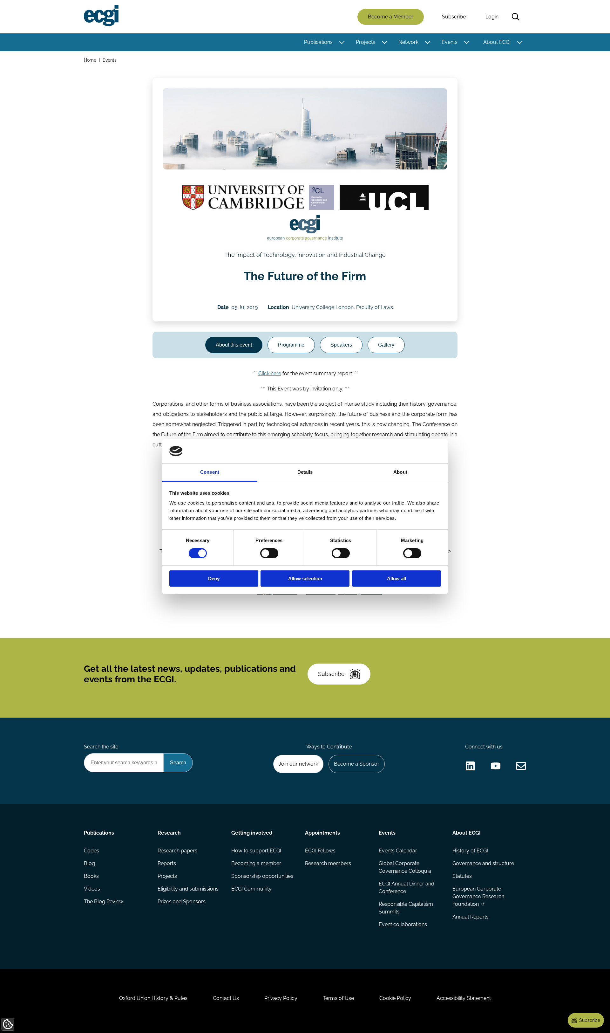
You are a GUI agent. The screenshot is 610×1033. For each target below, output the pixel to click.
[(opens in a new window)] (258, 197)
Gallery (386, 345)
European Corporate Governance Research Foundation (478, 896)
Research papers (177, 851)
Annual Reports (470, 917)
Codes (91, 851)
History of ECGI (470, 851)
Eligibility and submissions (188, 889)
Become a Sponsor (356, 764)
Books (91, 876)
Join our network (298, 764)
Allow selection (305, 578)
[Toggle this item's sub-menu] (342, 42)
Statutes (462, 876)
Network (408, 42)
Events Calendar (398, 851)
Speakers (341, 345)
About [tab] (400, 472)
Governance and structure (483, 863)
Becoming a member (256, 863)
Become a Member (390, 17)
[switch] (269, 553)
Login (491, 17)
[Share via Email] (521, 766)
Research (169, 833)
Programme (291, 345)
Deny (214, 578)
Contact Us (226, 998)
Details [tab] (305, 472)
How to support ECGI (256, 851)
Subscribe (454, 17)
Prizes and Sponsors (182, 902)
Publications (318, 42)
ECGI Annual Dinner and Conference (406, 887)
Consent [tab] (209, 472)
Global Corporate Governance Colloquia (405, 867)
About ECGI (497, 42)
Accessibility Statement (464, 998)
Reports (167, 863)
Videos (92, 889)
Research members (328, 863)
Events (450, 42)
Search (516, 17)
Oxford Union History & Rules (153, 998)
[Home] (101, 15)
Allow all (396, 578)
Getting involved (251, 833)
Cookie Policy (395, 998)
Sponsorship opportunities (262, 876)
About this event (234, 345)
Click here (269, 373)
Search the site (101, 747)
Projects (365, 42)
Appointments (322, 833)
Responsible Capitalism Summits (406, 908)
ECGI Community (251, 889)
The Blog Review (103, 902)
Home (90, 60)
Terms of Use (338, 998)
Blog (89, 863)
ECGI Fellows (320, 851)
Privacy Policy (280, 998)
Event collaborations (403, 924)
